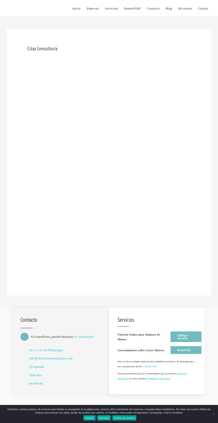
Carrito (203, 8)
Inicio (76, 8)
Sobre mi (93, 8)
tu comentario (84, 337)
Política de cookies (124, 418)
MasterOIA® (132, 8)
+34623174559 (150, 366)
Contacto (153, 8)
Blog (169, 8)
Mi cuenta (185, 8)
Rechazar (104, 418)
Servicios (111, 8)
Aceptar (89, 418)
